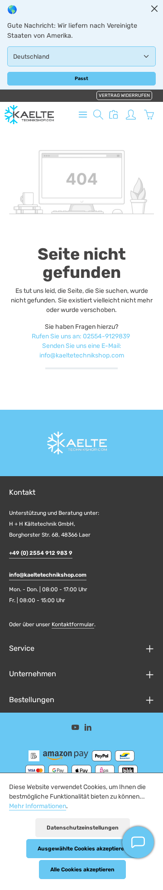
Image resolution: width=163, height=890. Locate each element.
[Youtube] (76, 729)
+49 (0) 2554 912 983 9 (40, 553)
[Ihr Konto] (131, 115)
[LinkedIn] (88, 729)
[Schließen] (154, 9)
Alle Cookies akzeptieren (82, 869)
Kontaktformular (73, 624)
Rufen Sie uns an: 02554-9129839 (81, 336)
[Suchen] (98, 115)
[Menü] (83, 115)
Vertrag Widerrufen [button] (124, 95)
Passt (81, 78)
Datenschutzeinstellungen (83, 828)
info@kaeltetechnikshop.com (47, 575)
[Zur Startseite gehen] (29, 114)
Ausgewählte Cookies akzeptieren (83, 848)
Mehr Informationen (37, 806)
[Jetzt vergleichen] (113, 115)
